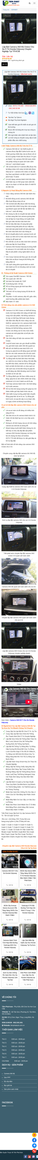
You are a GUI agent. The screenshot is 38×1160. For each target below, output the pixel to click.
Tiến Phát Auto (7, 1006)
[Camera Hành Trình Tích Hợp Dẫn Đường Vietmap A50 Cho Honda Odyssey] (10, 931)
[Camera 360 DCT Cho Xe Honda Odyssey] (10, 861)
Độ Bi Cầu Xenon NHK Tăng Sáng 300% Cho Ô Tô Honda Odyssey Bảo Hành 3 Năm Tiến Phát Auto (28, 875)
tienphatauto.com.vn (18, 1025)
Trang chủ (6, 10)
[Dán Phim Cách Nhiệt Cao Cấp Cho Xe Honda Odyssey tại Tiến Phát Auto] (28, 963)
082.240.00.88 (14, 108)
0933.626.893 (30, 106)
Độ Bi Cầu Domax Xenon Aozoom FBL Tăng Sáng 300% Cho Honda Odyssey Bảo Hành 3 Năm (10, 910)
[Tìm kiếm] (30, 3)
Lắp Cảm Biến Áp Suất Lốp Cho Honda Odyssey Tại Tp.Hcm (28, 942)
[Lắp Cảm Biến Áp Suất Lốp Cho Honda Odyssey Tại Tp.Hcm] (28, 931)
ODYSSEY (14, 10)
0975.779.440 (18, 106)
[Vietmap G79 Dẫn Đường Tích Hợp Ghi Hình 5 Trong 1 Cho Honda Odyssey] (28, 896)
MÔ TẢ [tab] (4, 64)
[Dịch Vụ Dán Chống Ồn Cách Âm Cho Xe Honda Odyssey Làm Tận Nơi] (10, 963)
